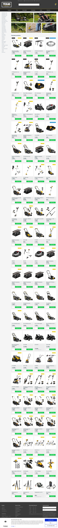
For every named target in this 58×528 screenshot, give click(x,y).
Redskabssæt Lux (15, 492)
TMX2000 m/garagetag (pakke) (27, 198)
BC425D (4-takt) (14, 177)
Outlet (41, 10)
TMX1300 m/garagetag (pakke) (27, 282)
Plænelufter (4, 42)
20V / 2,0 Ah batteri (49, 135)
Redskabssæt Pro (26, 492)
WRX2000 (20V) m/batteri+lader (14, 136)
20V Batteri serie (4, 12)
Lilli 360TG (36, 365)
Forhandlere (33, 10)
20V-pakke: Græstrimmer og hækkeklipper (27, 387)
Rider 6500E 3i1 (37, 114)
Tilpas (50, 522)
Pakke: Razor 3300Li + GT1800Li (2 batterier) (15, 51)
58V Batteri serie (4, 15)
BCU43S (24, 261)
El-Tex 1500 (25, 365)
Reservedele (25, 10)
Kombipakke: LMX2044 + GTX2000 (27, 219)
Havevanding (4, 29)
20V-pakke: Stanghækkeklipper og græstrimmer (38, 387)
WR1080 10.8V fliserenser (50, 197)
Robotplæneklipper (5, 45)
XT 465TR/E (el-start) (26, 156)
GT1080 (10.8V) (25, 177)
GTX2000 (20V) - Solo (15, 93)
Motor (3, 40)
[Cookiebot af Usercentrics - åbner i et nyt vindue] (5, 526)
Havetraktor (4, 28)
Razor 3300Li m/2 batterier (27, 93)
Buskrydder (3, 18)
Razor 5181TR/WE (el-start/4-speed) (15, 345)
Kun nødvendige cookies (51, 525)
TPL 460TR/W (48, 303)
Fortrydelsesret (17, 508)
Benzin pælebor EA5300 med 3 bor (16, 471)
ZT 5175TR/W (48, 156)
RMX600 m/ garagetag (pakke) (38, 157)
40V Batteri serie (4, 14)
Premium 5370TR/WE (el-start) (16, 157)
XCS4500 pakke (25, 471)
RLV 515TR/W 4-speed (38, 323)
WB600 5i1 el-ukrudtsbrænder (14, 114)
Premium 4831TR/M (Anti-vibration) (50, 282)
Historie (16, 512)
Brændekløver (4, 16)
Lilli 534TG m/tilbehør (15, 386)
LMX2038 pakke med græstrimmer (49, 408)
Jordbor (3, 33)
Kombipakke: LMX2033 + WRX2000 (39, 408)
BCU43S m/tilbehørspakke (39, 177)
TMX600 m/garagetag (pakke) (15, 240)
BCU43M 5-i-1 (25, 450)
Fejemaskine (4, 22)
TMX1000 (47, 114)
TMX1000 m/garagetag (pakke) (27, 51)
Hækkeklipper (4, 30)
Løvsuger (3, 39)
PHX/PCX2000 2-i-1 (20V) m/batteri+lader (50, 219)
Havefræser (4, 27)
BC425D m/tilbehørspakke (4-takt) (28, 114)
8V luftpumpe (48, 492)
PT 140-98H (14, 365)
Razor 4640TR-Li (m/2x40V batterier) (39, 219)
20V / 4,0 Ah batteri (38, 93)
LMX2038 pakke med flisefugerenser (26, 429)
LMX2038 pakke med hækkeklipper (15, 429)
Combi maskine (4, 20)
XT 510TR (13, 303)
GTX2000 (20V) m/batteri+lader (14, 219)
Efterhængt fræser (5, 21)
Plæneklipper (4, 41)
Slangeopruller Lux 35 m (39, 492)
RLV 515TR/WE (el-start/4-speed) (50, 324)
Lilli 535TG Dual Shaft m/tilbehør (26, 72)
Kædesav (3, 36)
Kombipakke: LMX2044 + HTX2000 (50, 429)
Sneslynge (3, 46)
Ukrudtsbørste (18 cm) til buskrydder (50, 51)
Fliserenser (3, 23)
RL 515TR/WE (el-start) (27, 323)
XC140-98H (25, 344)
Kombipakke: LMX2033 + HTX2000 (27, 408)
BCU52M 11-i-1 (48, 450)
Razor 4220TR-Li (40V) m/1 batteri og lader (39, 198)
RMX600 (13, 261)
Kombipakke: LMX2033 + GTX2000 (16, 408)
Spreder (3, 47)
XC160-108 (36, 344)
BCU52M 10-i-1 (37, 450)
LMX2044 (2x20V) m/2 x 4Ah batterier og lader (16, 198)
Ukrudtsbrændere (5, 48)
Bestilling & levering (18, 509)
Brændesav (3, 17)
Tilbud (17, 10)
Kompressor (4, 35)
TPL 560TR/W (37, 135)
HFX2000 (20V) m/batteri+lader (48, 93)
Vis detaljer (12, 526)
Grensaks (3, 24)
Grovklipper (4, 26)
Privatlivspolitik (17, 511)
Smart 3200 (48, 177)
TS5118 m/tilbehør (38, 471)
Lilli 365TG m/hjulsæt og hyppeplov (27, 136)
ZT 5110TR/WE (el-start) (16, 323)
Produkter (9, 10)
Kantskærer (4, 34)
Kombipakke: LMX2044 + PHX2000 (16, 450)
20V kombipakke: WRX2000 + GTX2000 (50, 387)
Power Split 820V (49, 471)
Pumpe (3, 43)
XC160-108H (48, 344)
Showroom (48, 10)
